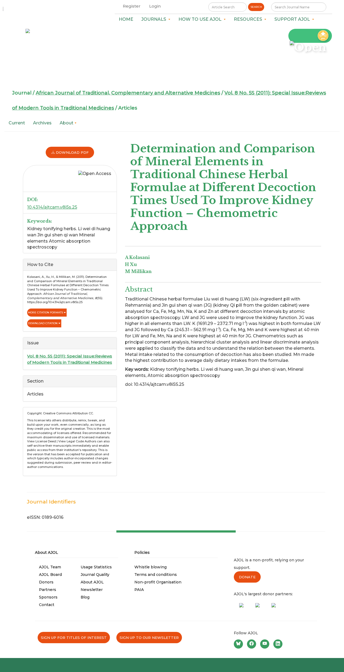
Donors (46, 582)
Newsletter (92, 589)
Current (17, 122)
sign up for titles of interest (74, 637)
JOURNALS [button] (154, 19)
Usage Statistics (96, 567)
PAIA (139, 589)
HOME (126, 19)
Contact (46, 604)
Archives (42, 122)
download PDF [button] (72, 152)
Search (256, 7)
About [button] (67, 122)
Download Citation (43, 323)
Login (155, 6)
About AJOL (92, 582)
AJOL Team (50, 567)
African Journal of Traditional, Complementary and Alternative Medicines (128, 93)
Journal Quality (95, 574)
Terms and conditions (155, 574)
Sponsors (48, 597)
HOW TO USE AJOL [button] (201, 19)
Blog (85, 597)
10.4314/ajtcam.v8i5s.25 (52, 207)
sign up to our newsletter (149, 637)
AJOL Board (50, 574)
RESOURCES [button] (249, 19)
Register (132, 6)
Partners (47, 589)
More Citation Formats (46, 312)
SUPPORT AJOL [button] (293, 19)
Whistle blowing (150, 567)
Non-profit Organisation (157, 582)
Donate (247, 577)
